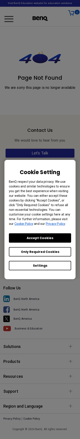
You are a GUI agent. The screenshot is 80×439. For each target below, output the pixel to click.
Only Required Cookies (40, 252)
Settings (40, 265)
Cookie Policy (23, 224)
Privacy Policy (55, 224)
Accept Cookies (40, 238)
